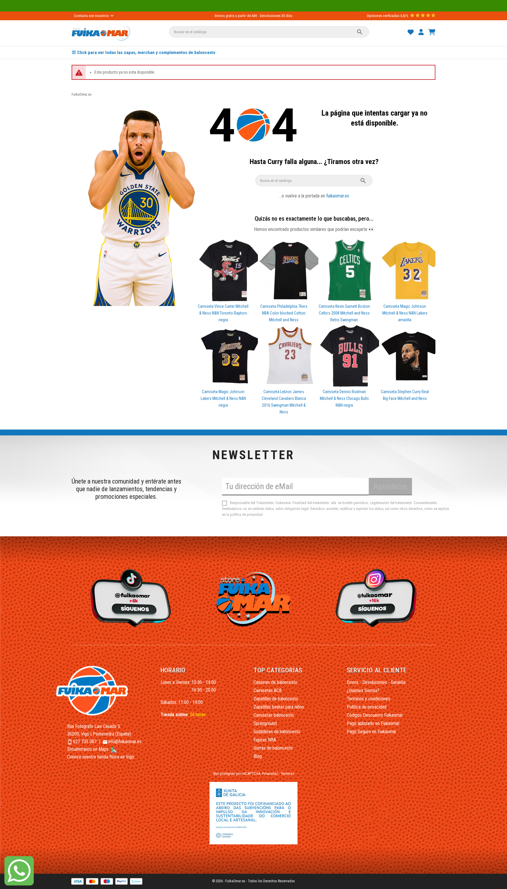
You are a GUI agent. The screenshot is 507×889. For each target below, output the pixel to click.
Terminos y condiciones (368, 699)
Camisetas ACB (268, 690)
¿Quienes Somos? (363, 690)
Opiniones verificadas (383, 15)
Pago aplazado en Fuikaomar (373, 723)
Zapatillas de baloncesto (276, 699)
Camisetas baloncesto (274, 715)
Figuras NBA (265, 740)
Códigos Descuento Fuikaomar (375, 715)
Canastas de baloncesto (275, 682)
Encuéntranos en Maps (88, 749)
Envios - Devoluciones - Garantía (376, 682)
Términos (287, 773)
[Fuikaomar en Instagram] (378, 597)
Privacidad (270, 773)
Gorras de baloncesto (273, 748)
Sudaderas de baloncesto (277, 731)
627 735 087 (85, 741)
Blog (258, 756)
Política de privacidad (366, 707)
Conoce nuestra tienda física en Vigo (100, 757)
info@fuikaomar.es (124, 741)
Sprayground (265, 723)
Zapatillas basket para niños (279, 707)
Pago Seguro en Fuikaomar (371, 731)
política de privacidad (246, 514)
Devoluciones (270, 15)
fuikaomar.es (337, 196)
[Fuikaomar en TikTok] (129, 597)
